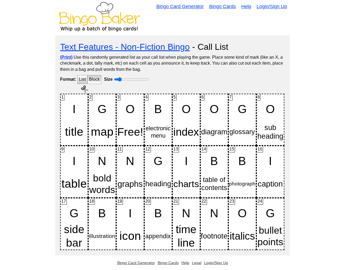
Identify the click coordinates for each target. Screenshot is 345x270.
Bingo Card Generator (180, 6)
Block (94, 79)
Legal (196, 263)
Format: (68, 79)
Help (246, 6)
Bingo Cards (222, 6)
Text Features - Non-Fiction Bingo (125, 47)
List (82, 79)
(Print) (66, 57)
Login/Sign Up (272, 6)
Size (108, 79)
